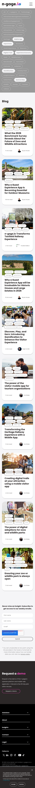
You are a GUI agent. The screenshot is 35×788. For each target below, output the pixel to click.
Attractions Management (13, 35)
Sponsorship (20, 80)
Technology (25, 12)
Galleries (17, 66)
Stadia (6, 84)
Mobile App (18, 39)
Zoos (20, 26)
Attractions (8, 30)
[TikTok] (24, 756)
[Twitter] (4, 756)
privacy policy (25, 654)
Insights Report (9, 75)
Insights (5, 727)
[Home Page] (11, 4)
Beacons (23, 48)
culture (6, 89)
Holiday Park (22, 71)
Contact (5, 735)
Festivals (7, 66)
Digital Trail (8, 53)
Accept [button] (13, 784)
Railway (22, 75)
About (4, 720)
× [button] (31, 770)
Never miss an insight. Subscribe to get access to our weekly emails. (17, 607)
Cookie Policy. (6, 780)
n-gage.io (13, 12)
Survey (15, 84)
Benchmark (8, 62)
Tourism (25, 84)
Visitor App (20, 30)
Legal (4, 742)
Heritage (7, 39)
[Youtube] (20, 756)
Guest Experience (10, 48)
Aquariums (8, 44)
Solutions (5, 713)
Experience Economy (24, 53)
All (4, 12)
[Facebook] (16, 756)
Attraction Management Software (16, 17)
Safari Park (8, 80)
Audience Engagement (12, 21)
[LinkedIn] (8, 756)
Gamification (8, 71)
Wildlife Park (16, 57)
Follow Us (5, 751)
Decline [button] (21, 784)
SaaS (5, 57)
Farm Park (20, 62)
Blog (5, 101)
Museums (19, 44)
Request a (14, 673)
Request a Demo (11, 691)
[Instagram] (12, 756)
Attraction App (9, 26)
